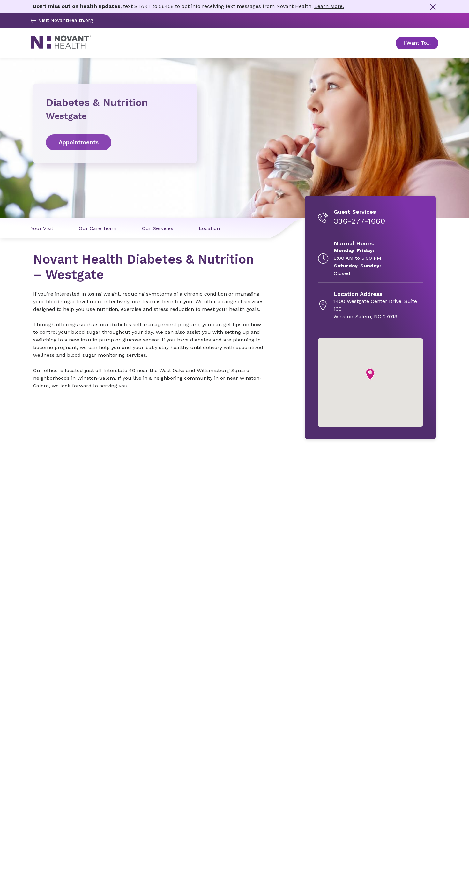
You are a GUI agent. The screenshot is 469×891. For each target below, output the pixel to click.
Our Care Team (97, 228)
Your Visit (42, 228)
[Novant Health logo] (61, 47)
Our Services (157, 228)
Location (209, 228)
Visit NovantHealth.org (66, 20)
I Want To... (420, 43)
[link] (115, 142)
